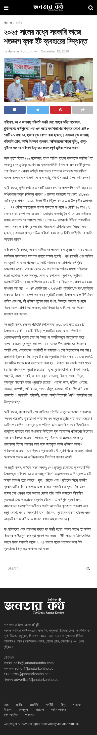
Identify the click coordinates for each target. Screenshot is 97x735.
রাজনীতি (34, 704)
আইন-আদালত (58, 709)
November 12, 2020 (55, 51)
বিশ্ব (63, 704)
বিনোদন (7, 709)
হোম (6, 704)
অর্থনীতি (49, 704)
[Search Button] (88, 568)
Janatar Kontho (20, 51)
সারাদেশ (77, 704)
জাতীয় (19, 22)
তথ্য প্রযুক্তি (11, 714)
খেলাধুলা (23, 709)
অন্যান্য (29, 714)
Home (8, 22)
